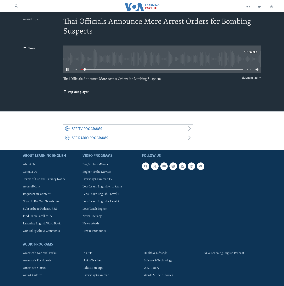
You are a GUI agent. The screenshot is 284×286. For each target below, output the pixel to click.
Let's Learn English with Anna (102, 186)
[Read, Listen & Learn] (272, 7)
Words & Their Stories (158, 275)
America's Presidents (37, 260)
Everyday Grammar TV (97, 179)
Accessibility (31, 186)
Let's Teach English (94, 208)
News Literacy (92, 216)
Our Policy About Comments (41, 230)
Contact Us (30, 171)
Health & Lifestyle (156, 253)
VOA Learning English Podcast (224, 253)
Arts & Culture (32, 275)
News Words (90, 223)
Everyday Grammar (96, 275)
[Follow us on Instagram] (173, 166)
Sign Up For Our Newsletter (41, 201)
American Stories (34, 268)
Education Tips (93, 268)
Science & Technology (158, 260)
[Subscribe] (200, 166)
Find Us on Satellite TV (38, 216)
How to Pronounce (94, 230)
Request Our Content (36, 194)
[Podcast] (191, 166)
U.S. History (151, 268)
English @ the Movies (96, 171)
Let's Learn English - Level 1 (100, 194)
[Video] (260, 7)
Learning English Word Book (42, 223)
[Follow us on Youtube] (164, 166)
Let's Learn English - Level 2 (100, 201)
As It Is (87, 253)
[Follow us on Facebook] (145, 166)
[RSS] (182, 166)
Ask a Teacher (92, 260)
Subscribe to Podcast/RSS (40, 208)
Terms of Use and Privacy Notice (44, 179)
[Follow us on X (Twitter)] (154, 166)
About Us (29, 164)
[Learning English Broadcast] (248, 7)
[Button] (29, 49)
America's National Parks (40, 253)
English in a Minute (95, 164)
